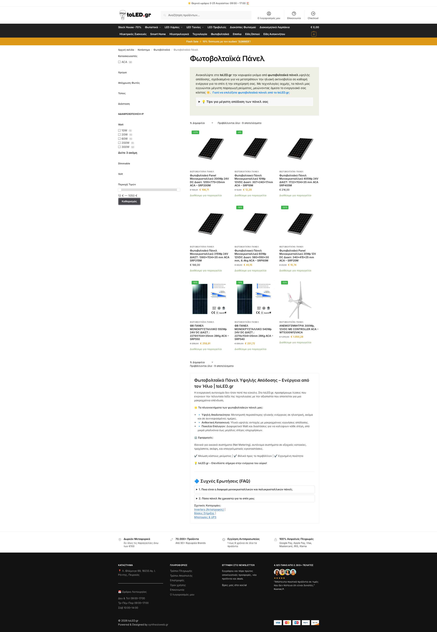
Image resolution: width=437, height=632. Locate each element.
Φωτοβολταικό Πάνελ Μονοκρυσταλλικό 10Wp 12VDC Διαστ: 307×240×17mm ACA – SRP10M (254, 180)
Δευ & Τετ (124, 598)
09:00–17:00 (138, 598)
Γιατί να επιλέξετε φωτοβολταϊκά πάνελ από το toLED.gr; (251, 92)
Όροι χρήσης (178, 585)
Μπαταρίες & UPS (205, 517)
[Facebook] (223, 591)
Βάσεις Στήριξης (204, 513)
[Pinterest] (255, 591)
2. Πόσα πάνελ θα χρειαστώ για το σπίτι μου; (227, 498)
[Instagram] (230, 591)
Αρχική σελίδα (126, 49)
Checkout (313, 18)
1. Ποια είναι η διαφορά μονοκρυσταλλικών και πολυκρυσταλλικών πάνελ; (246, 489)
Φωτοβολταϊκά (162, 49)
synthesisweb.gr (158, 624)
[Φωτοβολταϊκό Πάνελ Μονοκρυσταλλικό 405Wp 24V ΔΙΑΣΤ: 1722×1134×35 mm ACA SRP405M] (299, 148)
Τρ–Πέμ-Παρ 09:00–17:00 (133, 603)
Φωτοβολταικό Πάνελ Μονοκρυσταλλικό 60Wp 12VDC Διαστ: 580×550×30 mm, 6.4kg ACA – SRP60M (252, 255)
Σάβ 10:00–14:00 (128, 607)
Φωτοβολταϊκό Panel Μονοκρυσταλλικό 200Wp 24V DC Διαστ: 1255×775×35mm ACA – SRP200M (209, 180)
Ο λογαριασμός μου (269, 18)
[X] (243, 591)
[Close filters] (181, 56)
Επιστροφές (177, 580)
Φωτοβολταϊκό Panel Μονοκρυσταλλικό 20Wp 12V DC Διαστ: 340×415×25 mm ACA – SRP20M (297, 255)
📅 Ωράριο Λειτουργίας (132, 591)
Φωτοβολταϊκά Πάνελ (202, 171)
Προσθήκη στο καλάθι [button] (209, 200)
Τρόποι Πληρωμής (181, 570)
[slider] (119, 189)
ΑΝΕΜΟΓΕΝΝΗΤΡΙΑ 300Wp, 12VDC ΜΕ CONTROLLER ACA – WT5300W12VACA (299, 329)
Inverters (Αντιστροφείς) (209, 509)
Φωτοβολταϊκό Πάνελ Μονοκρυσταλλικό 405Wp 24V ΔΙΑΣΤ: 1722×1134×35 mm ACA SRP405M (298, 180)
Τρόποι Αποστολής (181, 575)
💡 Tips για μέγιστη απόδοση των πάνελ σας (235, 101)
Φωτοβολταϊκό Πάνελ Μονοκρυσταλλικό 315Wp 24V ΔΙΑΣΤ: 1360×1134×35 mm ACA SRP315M (209, 255)
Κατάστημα (144, 49)
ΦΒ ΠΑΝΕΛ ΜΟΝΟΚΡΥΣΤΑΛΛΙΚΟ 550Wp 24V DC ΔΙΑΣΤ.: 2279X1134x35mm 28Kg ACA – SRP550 (209, 332)
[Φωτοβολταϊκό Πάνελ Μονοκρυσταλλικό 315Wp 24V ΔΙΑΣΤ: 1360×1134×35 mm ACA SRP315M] (209, 223)
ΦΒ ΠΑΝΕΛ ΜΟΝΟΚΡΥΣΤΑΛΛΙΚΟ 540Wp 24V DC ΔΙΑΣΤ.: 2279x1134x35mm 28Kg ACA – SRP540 (254, 332)
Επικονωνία (177, 589)
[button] (315, 31)
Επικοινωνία (294, 18)
